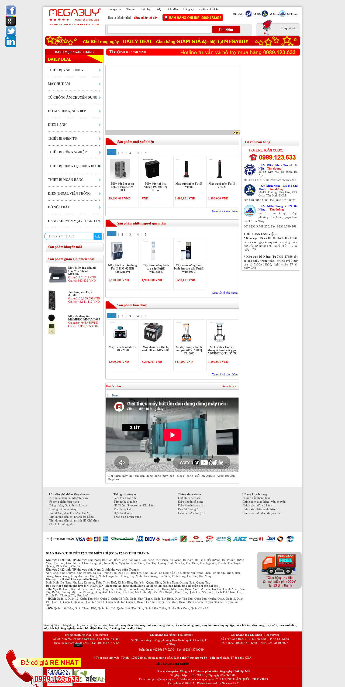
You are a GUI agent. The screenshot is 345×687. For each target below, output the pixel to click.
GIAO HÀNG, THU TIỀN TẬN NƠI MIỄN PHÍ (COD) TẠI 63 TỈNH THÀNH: (97, 553)
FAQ (158, 9)
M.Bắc (257, 14)
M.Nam (274, 14)
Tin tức (130, 9)
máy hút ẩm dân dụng (250, 625)
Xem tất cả (229, 386)
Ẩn (78, 645)
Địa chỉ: (238, 14)
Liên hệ (145, 9)
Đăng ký (188, 9)
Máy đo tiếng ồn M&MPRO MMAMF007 (84, 318)
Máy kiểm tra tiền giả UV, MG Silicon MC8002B (82, 271)
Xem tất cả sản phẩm (225, 211)
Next (236, 132)
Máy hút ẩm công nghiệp (172, 663)
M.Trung (292, 14)
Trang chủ (114, 9)
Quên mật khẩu (209, 9)
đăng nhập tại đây (146, 17)
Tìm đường (274, 168)
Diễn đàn (172, 9)
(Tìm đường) (100, 634)
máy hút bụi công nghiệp (59, 628)
